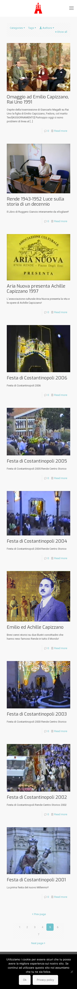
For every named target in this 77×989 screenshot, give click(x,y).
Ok (24, 979)
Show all (62, 31)
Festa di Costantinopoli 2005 (37, 461)
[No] (72, 972)
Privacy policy (45, 979)
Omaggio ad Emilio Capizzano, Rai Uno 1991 (38, 99)
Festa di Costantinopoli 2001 (36, 880)
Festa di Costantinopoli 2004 (37, 541)
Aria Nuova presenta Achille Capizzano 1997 (36, 288)
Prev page (40, 914)
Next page (37, 943)
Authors (47, 27)
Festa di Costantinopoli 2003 (37, 714)
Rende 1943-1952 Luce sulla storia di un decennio (35, 201)
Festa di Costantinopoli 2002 (37, 797)
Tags (31, 27)
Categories (16, 27)
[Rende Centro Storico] (38, 8)
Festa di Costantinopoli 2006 (37, 378)
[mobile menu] (71, 8)
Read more (60, 130)
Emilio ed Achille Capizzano (35, 627)
